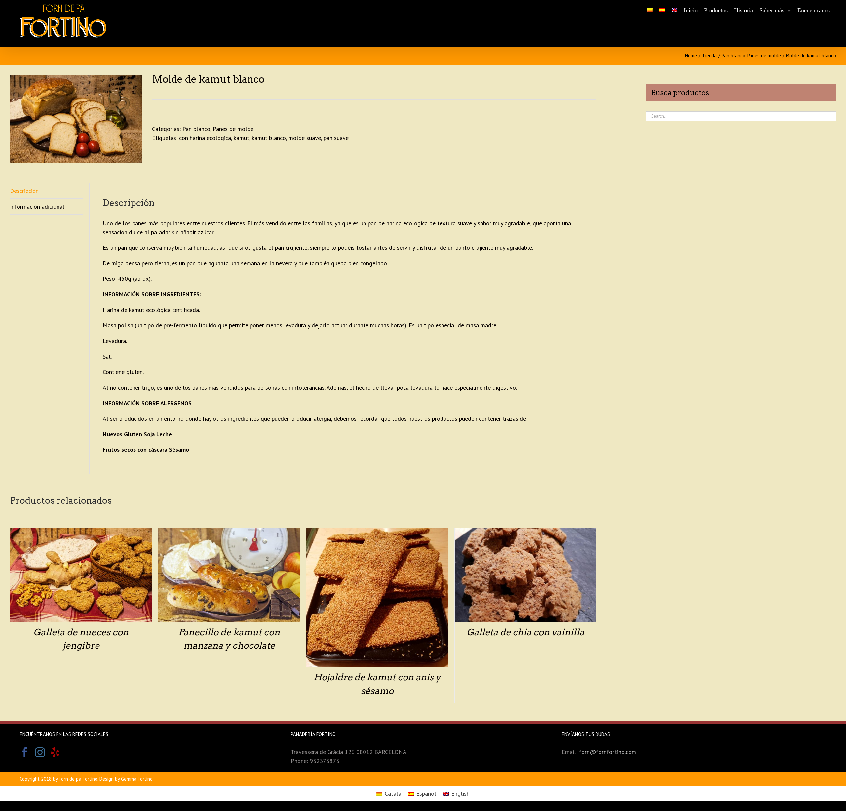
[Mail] (70, 752)
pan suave (336, 138)
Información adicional (37, 206)
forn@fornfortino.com (607, 752)
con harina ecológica (205, 138)
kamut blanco (269, 138)
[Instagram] (40, 752)
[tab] (46, 191)
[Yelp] (55, 752)
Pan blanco (196, 129)
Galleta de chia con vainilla (525, 632)
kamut (241, 138)
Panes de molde (233, 129)
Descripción (24, 190)
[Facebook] (25, 752)
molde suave (304, 138)
